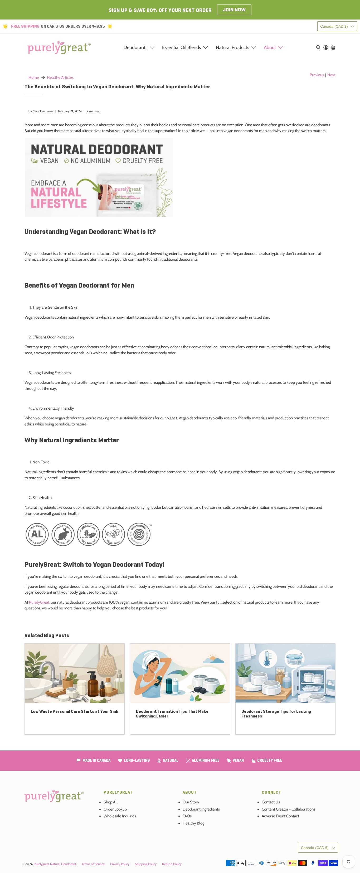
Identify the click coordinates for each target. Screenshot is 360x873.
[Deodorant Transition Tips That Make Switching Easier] (180, 673)
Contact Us (271, 802)
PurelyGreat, (39, 602)
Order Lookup (115, 809)
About (270, 47)
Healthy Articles (60, 78)
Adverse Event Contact (280, 816)
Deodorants (135, 47)
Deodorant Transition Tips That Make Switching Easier (172, 714)
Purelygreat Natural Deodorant (55, 864)
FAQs (187, 816)
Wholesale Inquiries (120, 816)
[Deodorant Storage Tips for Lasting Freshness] (285, 673)
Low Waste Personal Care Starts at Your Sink (74, 711)
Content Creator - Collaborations (288, 809)
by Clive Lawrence (40, 111)
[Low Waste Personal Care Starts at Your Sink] (74, 673)
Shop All (111, 802)
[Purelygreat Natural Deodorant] (59, 47)
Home (33, 78)
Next (331, 75)
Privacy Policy (119, 864)
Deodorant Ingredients (201, 809)
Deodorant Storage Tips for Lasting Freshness (276, 714)
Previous (317, 75)
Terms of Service (93, 864)
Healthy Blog (193, 823)
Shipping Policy (146, 864)
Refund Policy (172, 864)
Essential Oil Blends (181, 47)
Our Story (191, 802)
